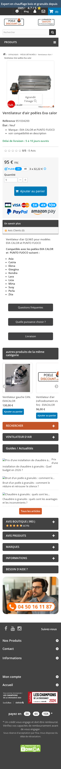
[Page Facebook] (6, 628)
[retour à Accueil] (4, 54)
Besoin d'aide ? (17, 569)
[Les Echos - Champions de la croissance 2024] (30, 697)
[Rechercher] (52, 32)
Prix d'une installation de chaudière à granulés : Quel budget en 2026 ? (30, 465)
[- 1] (20, 180)
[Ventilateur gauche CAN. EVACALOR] (18, 378)
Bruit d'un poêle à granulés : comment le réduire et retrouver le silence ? (26, 484)
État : (6, 125)
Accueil (8, 685)
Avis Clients (15, 230)
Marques (12, 547)
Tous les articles (30, 511)
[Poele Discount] (29, 21)
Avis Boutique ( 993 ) (20, 521)
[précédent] (5, 386)
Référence (9, 121)
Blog (26, 11)
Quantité (9, 174)
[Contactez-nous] (30, 595)
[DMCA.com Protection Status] (30, 748)
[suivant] (56, 386)
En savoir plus (12, 223)
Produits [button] (10, 42)
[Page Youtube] (13, 628)
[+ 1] (25, 180)
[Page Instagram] (19, 628)
